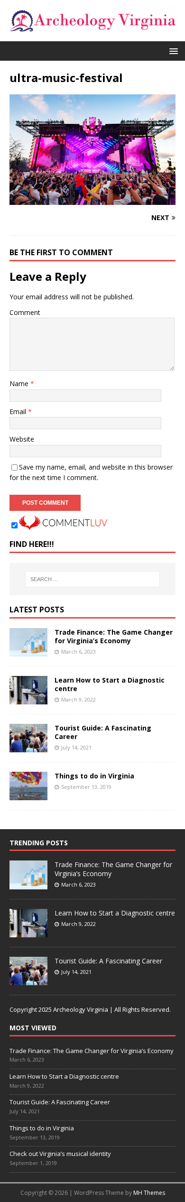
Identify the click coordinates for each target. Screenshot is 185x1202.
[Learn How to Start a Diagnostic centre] (28, 698)
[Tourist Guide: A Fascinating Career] (28, 746)
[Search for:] (92, 579)
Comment (24, 312)
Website (21, 439)
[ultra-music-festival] (92, 199)
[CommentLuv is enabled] (63, 524)
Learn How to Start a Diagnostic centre (110, 684)
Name (19, 383)
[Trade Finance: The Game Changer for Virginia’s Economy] (28, 651)
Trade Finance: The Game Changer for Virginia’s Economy (114, 636)
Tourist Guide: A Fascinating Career (103, 732)
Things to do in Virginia (94, 775)
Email (18, 411)
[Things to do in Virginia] (28, 794)
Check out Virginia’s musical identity (60, 1153)
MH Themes (149, 1193)
